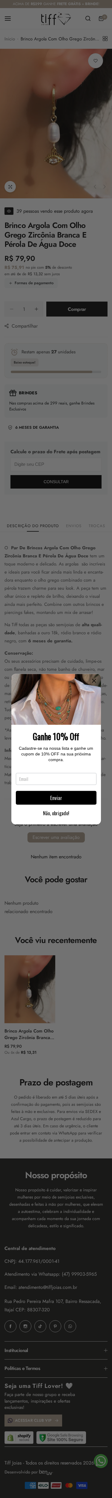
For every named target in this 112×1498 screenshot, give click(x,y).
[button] (94, 680)
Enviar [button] (56, 798)
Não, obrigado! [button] (56, 812)
